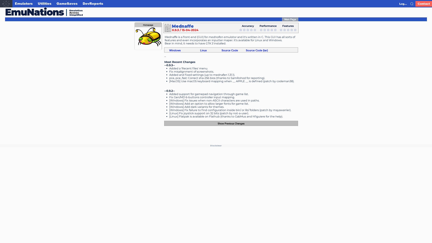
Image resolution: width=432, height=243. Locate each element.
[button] (411, 3)
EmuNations (34, 12)
